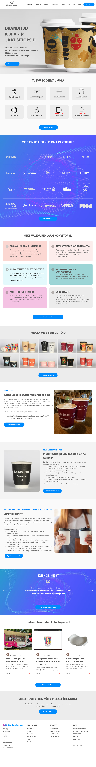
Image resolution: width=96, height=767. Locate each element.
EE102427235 (10, 747)
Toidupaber (81, 97)
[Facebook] (78, 745)
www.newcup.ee (12, 48)
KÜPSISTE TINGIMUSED (80, 731)
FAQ (28, 739)
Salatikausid (59, 97)
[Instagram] (74, 745)
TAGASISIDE (77, 734)
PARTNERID (76, 739)
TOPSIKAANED (54, 736)
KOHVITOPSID (54, 729)
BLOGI (29, 742)
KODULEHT (30, 729)
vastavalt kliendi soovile (74, 295)
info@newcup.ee (7, 742)
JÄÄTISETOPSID (55, 731)
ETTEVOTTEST (77, 736)
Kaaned (14, 115)
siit (24, 297)
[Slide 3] (47, 601)
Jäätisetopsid (36, 97)
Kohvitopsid (14, 97)
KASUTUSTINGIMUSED (80, 729)
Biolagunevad (36, 115)
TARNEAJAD (30, 734)
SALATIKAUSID (54, 734)
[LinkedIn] (81, 745)
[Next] (90, 590)
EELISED (29, 731)
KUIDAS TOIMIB (31, 736)
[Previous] (5, 590)
